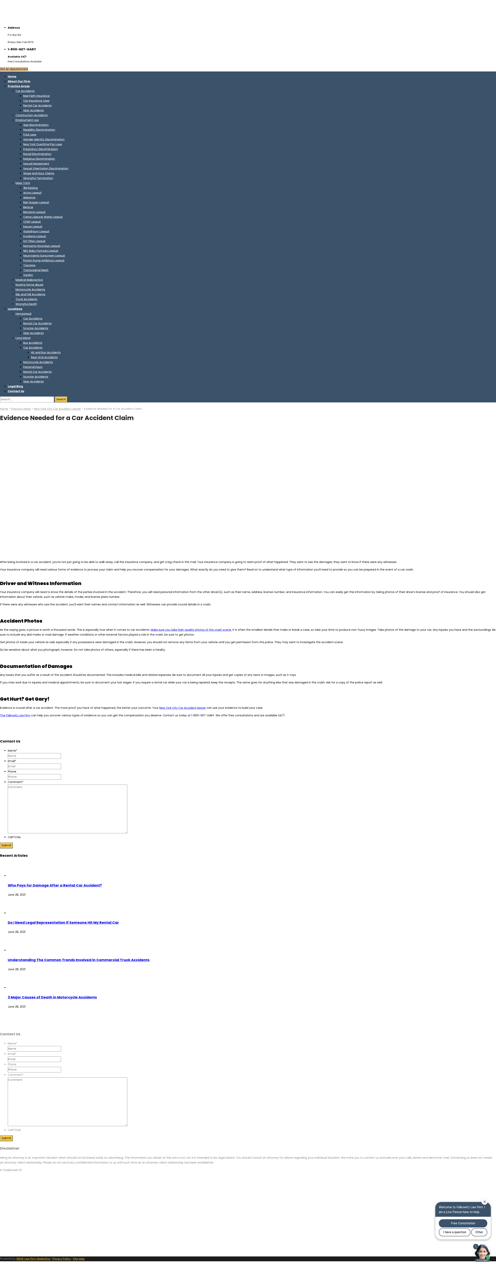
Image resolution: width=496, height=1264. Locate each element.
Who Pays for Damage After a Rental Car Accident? (55, 885)
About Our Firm (19, 81)
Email (12, 761)
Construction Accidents (32, 115)
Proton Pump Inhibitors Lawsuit (44, 260)
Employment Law (27, 120)
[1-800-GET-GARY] (24, 20)
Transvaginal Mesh (35, 270)
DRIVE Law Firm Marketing (33, 1259)
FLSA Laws (29, 135)
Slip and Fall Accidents (30, 294)
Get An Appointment (14, 69)
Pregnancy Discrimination (40, 149)
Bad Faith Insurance (36, 96)
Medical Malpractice (29, 280)
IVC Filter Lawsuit (34, 241)
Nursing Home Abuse (29, 285)
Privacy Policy (62, 1259)
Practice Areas (19, 86)
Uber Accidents (33, 110)
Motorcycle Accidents (30, 289)
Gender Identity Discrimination (44, 139)
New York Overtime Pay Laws (42, 144)
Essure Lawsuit (32, 227)
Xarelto (28, 275)
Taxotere (29, 265)
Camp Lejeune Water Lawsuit (43, 217)
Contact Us (16, 391)
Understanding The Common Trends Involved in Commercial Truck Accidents (79, 959)
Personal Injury (33, 367)
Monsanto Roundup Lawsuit (41, 246)
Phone (12, 771)
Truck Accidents (26, 299)
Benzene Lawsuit (34, 212)
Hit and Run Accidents (46, 352)
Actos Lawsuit (32, 193)
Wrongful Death (26, 304)
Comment (15, 782)
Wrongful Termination (38, 178)
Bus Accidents (32, 343)
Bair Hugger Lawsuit (36, 202)
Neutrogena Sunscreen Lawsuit (44, 256)
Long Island (23, 338)
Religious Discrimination (39, 159)
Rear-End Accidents (44, 357)
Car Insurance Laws (36, 101)
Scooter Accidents (35, 328)
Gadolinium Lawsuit (36, 231)
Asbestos (29, 197)
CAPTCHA (14, 837)
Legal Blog (15, 386)
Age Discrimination (36, 125)
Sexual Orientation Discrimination (45, 168)
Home (12, 76)
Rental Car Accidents (37, 105)
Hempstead (23, 314)
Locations (15, 309)
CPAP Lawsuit (32, 222)
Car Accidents (25, 91)
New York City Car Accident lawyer (182, 708)
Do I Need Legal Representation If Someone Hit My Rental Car (63, 922)
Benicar (28, 207)
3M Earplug (30, 188)
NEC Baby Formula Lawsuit (40, 251)
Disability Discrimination (39, 130)
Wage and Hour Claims (38, 173)
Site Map (79, 1259)
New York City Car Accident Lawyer (57, 409)
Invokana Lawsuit (34, 236)
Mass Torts (23, 183)
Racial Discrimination (37, 154)
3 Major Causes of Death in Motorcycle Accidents (52, 997)
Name (12, 751)
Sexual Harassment (36, 164)
